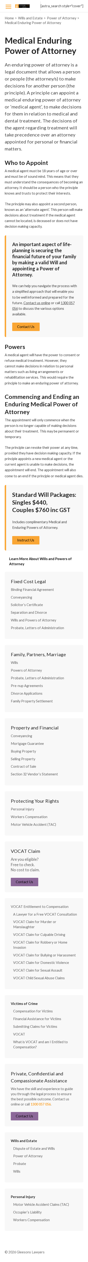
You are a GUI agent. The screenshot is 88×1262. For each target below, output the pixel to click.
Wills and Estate (24, 1141)
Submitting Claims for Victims (35, 1026)
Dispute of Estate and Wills (34, 1148)
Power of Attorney (27, 1156)
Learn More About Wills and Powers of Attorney (40, 561)
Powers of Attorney (26, 670)
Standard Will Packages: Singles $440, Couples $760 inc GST (44, 502)
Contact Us (25, 327)
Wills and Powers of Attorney (33, 620)
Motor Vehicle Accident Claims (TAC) (41, 1204)
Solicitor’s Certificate (27, 605)
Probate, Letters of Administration (37, 628)
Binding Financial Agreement (32, 590)
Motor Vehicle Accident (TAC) (33, 824)
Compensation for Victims (33, 1011)
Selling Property (23, 759)
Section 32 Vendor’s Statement (34, 774)
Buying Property (23, 751)
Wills (14, 663)
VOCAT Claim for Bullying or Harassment (44, 955)
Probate (19, 1164)
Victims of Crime (24, 1004)
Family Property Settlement (32, 701)
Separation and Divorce (29, 612)
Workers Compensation (29, 817)
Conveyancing (21, 597)
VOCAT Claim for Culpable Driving (39, 935)
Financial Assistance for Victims (37, 1019)
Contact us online (36, 303)
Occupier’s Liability (27, 1212)
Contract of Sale (23, 766)
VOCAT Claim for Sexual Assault (37, 970)
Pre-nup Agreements (27, 686)
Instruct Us (25, 540)
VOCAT (19, 1034)
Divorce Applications (26, 693)
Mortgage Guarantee (27, 744)
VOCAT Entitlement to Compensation (40, 907)
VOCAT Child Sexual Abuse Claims (39, 978)
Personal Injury (22, 809)
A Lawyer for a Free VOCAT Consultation (45, 914)
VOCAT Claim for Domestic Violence (41, 963)
